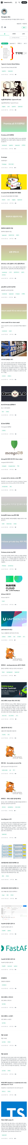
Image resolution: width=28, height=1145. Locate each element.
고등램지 (9, 636)
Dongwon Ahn (5, 17)
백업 (18, 466)
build (3, 523)
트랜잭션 (23, 145)
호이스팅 (3, 274)
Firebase (4, 565)
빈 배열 (23, 293)
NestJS (3, 199)
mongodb (4, 466)
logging (3, 106)
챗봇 (3, 876)
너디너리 (3, 376)
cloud (3, 601)
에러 (10, 486)
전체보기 (4, 43)
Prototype (4, 164)
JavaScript (4, 272)
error (9, 199)
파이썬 (20, 43)
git (10, 770)
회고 (24, 636)
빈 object (17, 293)
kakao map (9, 523)
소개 (23, 34)
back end (10, 966)
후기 (17, 715)
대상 (14, 636)
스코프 (10, 272)
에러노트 (3, 1091)
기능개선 (3, 734)
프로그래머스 (11, 715)
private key (10, 565)
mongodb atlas (12, 466)
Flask (3, 895)
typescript (12, 43)
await (10, 331)
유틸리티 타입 (11, 235)
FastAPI (3, 930)
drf (25, 43)
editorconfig (4, 770)
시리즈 (14, 34)
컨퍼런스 (9, 376)
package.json (9, 672)
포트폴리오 (4, 985)
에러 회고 (4, 807)
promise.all (4, 145)
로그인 (24, 2)
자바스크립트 (11, 164)
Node (3, 672)
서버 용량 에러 (4, 486)
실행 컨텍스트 (16, 272)
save (9, 106)
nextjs (7, 411)
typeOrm (4, 71)
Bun (3, 411)
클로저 (23, 272)
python (9, 930)
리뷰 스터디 (4, 715)
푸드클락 (19, 636)
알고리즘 (3, 1004)
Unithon (3, 636)
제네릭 (17, 235)
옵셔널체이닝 (10, 807)
